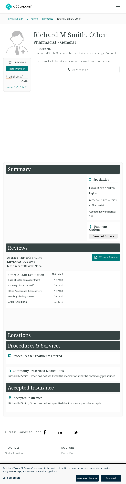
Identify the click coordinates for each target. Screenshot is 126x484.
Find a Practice (14, 453)
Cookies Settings (11, 477)
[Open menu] (118, 6)
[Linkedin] (60, 432)
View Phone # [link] (80, 69)
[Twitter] (76, 432)
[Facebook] (45, 432)
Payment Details (103, 236)
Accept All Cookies (87, 477)
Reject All (111, 477)
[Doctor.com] (19, 6)
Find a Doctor (69, 453)
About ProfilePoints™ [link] (17, 87)
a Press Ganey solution (23, 432)
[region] (63, 473)
